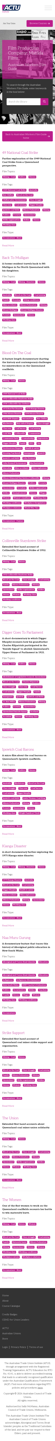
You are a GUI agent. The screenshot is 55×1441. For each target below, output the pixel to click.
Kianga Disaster (14, 846)
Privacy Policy (18, 1347)
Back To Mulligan (15, 258)
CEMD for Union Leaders (15, 1319)
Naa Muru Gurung (16, 938)
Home (5, 1295)
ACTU (5, 1328)
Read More (8, 245)
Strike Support (13, 1033)
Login (5, 1347)
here (40, 1387)
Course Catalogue (11, 1306)
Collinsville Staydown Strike (24, 541)
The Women (11, 1200)
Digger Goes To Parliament (22, 632)
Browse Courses (38, 23)
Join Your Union (9, 23)
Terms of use (36, 1347)
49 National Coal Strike (20, 153)
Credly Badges (9, 1314)
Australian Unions (11, 1333)
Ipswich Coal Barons (18, 749)
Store (5, 1338)
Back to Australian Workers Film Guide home (26, 136)
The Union (10, 1118)
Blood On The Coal (16, 353)
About (5, 1300)
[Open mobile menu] (48, 9)
